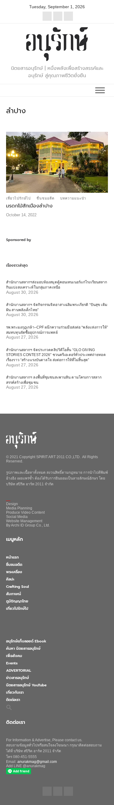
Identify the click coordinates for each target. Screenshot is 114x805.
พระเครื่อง (14, 572)
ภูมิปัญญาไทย (17, 601)
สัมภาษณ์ (13, 594)
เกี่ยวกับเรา (15, 692)
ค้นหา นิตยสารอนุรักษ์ (23, 648)
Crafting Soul (17, 586)
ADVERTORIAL (18, 670)
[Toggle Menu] (100, 90)
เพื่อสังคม (14, 656)
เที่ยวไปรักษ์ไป (18, 198)
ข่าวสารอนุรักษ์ (17, 678)
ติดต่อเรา (13, 700)
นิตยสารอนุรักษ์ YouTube (26, 685)
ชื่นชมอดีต (45, 198)
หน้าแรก (12, 557)
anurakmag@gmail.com (37, 762)
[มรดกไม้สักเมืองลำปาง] (57, 161)
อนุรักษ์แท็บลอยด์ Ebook (26, 641)
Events (12, 663)
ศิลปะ (10, 579)
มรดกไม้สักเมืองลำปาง (29, 206)
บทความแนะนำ (73, 198)
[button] (9, 707)
